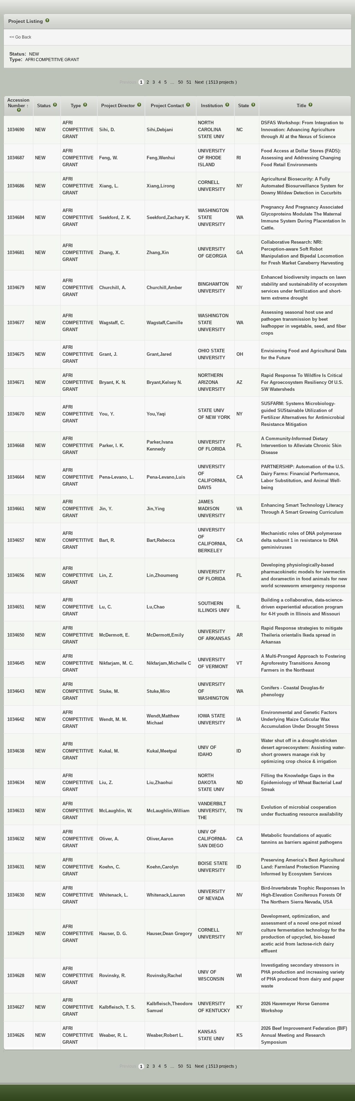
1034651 (15, 607)
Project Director (118, 105)
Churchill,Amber (164, 287)
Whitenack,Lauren (166, 895)
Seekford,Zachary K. (168, 217)
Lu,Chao (156, 607)
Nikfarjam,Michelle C (169, 663)
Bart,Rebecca (161, 540)
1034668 (15, 445)
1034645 (15, 663)
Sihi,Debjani (160, 129)
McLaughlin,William (168, 810)
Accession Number (18, 103)
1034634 (15, 782)
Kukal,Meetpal (162, 751)
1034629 (15, 933)
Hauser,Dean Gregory (169, 933)
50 (180, 82)
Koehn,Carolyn (163, 866)
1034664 (15, 477)
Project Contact (168, 105)
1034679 (15, 287)
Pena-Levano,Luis (166, 477)
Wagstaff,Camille (165, 322)
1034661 (15, 508)
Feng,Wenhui (161, 157)
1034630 (15, 895)
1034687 (15, 157)
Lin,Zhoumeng (162, 575)
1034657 (15, 540)
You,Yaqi (156, 414)
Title (302, 105)
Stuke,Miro (158, 691)
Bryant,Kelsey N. (164, 382)
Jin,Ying (156, 508)
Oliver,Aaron (160, 838)
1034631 (15, 866)
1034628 (15, 975)
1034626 (15, 1035)
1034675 (15, 354)
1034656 (15, 575)
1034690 (15, 129)
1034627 (15, 1007)
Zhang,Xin (158, 252)
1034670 (15, 414)
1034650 (15, 635)
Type (76, 105)
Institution (212, 105)
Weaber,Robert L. (165, 1035)
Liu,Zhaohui (160, 782)
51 (189, 82)
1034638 (15, 751)
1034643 (15, 691)
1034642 (15, 719)
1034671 (15, 382)
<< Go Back (20, 37)
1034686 (15, 185)
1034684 (15, 217)
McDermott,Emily (165, 635)
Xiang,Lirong (161, 185)
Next (199, 82)
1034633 (15, 810)
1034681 (15, 252)
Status (44, 105)
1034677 (15, 322)
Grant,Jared (159, 354)
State (244, 105)
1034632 (15, 838)
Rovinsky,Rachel (164, 975)
